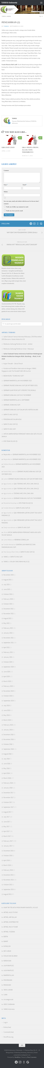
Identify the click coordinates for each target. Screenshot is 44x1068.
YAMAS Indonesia (9, 1009)
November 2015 (9, 880)
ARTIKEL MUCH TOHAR (11, 927)
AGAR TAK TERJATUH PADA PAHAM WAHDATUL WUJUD (21, 907)
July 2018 (7, 759)
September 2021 (9, 643)
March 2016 (7, 865)
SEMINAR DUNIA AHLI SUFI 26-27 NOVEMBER (17, 395)
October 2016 (8, 856)
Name (6, 184)
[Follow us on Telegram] (31, 223)
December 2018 (8, 735)
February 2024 (8, 599)
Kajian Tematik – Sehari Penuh (13, 364)
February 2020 (8, 686)
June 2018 (7, 764)
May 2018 (7, 768)
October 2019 (8, 696)
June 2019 (7, 710)
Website (6, 191)
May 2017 (7, 826)
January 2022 (8, 633)
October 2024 (8, 594)
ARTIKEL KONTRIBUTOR (11, 922)
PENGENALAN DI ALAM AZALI (13, 419)
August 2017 (7, 812)
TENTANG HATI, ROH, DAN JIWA (23, 493)
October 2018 (8, 744)
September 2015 (9, 889)
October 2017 (8, 802)
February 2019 (8, 725)
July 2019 (7, 705)
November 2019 (9, 691)
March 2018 (7, 778)
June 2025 (7, 589)
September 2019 (9, 701)
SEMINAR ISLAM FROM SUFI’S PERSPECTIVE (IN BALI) (20, 390)
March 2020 (7, 681)
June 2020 (7, 672)
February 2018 (8, 783)
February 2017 (8, 841)
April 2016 (7, 860)
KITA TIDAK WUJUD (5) (10, 441)
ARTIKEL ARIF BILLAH (10, 917)
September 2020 (9, 667)
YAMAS (6, 26)
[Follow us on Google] (41, 223)
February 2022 (8, 628)
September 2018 (9, 749)
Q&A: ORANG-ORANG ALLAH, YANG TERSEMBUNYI (30, 150)
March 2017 (7, 836)
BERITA (6, 937)
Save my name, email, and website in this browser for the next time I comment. (21, 202)
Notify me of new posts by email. (14, 210)
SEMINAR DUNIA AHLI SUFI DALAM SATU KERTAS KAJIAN (21, 410)
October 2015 (8, 885)
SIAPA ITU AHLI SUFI (10, 429)
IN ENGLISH (7, 946)
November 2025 (9, 575)
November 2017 (9, 797)
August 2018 (7, 754)
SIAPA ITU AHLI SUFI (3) (11, 414)
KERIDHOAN (7, 961)
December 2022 (8, 609)
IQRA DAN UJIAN (8, 147)
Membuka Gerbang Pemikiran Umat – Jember (18, 344)
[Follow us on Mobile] (37, 223)
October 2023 (8, 604)
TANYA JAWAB (6, 16)
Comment (6, 170)
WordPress (18, 1057)
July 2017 (7, 817)
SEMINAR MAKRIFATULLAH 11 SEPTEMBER (16, 400)
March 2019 (7, 720)
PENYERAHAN (8, 980)
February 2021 (8, 652)
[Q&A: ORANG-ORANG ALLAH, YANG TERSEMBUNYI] (32, 140)
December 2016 (8, 851)
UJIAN (5, 995)
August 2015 (7, 894)
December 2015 (8, 875)
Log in (6, 1022)
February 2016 (8, 870)
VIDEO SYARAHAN (9, 1004)
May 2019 (7, 715)
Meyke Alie (7, 454)
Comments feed (9, 1032)
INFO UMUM (7, 951)
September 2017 (9, 807)
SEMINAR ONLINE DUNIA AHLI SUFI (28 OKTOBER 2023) (20, 385)
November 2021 (9, 638)
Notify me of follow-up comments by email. (17, 206)
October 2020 (8, 662)
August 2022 (7, 618)
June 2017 (7, 822)
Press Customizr (31, 1057)
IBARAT (6, 941)
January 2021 (8, 657)
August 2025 (7, 580)
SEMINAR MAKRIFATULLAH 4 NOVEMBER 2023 (18, 381)
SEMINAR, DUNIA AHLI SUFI (12, 405)
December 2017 (8, 793)
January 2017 (8, 846)
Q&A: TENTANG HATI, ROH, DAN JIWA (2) (26, 489)
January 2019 (8, 730)
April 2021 (7, 647)
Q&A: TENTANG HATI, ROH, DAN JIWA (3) (26, 484)
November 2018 (9, 739)
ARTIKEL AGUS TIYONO (11, 912)
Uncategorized (8, 999)
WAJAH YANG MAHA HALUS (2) (19, 562)
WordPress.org (8, 1037)
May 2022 (7, 623)
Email (25, 184)
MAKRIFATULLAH (9, 975)
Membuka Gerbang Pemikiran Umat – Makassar (19, 349)
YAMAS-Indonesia (9, 2)
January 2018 (8, 788)
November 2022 (9, 614)
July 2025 (7, 585)
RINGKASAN (7, 985)
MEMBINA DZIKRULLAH (21, 540)
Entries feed (7, 1027)
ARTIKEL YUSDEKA (9, 932)
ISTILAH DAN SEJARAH (10, 956)
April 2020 (7, 676)
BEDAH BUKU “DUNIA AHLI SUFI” (14, 376)
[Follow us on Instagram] (34, 223)
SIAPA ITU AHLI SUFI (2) (11, 424)
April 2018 (7, 773)
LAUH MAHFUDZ (9, 966)
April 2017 (7, 831)
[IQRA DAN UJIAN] (12, 140)
